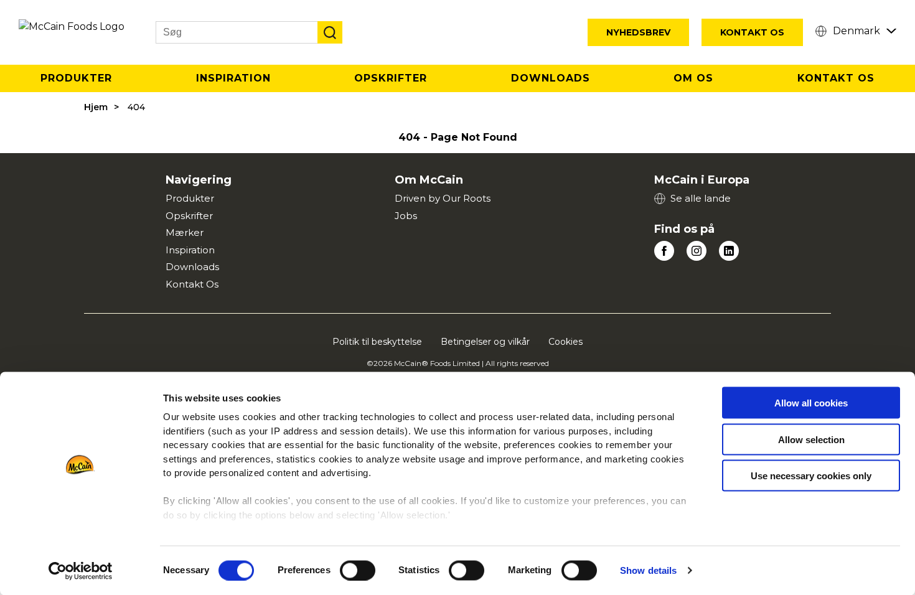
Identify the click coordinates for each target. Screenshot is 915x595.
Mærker (185, 232)
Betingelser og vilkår (485, 341)
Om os (693, 78)
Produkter (76, 78)
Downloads (550, 78)
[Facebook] (664, 251)
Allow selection (811, 439)
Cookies (565, 341)
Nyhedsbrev (638, 32)
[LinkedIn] (729, 251)
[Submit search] (329, 32)
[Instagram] (696, 251)
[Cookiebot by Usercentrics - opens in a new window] (80, 570)
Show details (648, 570)
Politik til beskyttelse (377, 341)
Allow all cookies (811, 403)
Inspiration (233, 78)
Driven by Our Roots (442, 198)
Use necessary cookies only (811, 476)
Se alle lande (700, 198)
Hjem (96, 107)
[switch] (357, 570)
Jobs (406, 216)
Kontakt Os (752, 32)
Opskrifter (390, 78)
